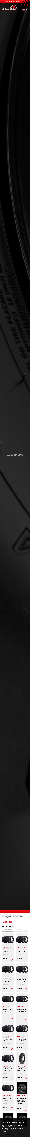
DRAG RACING (6, 948)
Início (6, 916)
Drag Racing (8, 917)
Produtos (11, 916)
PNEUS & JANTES (7, 947)
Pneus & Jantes (19, 916)
